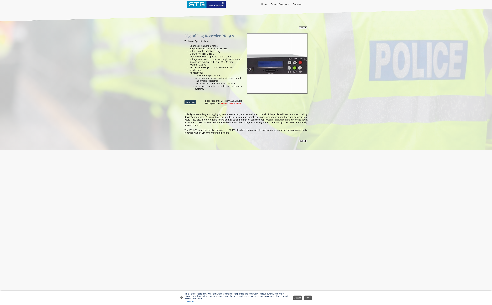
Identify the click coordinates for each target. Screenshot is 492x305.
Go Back (303, 141)
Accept (297, 298)
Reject (308, 298)
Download (190, 102)
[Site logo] (206, 4)
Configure (189, 302)
